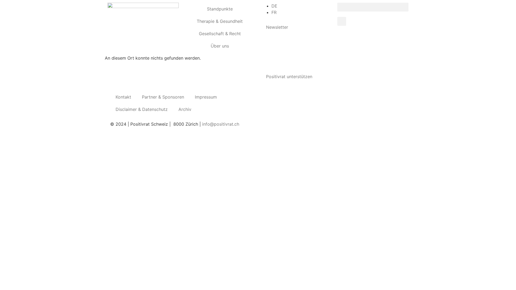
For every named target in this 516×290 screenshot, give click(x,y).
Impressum (206, 97)
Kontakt (123, 97)
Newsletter (277, 27)
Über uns (220, 46)
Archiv (184, 109)
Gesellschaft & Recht (220, 33)
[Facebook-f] (267, 97)
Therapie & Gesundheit (220, 21)
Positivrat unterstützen (289, 76)
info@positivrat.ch (220, 124)
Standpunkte (220, 9)
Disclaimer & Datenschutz (142, 109)
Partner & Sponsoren (163, 97)
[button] (372, 7)
